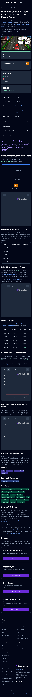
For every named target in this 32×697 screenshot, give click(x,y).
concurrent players (18, 24)
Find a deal (15, 559)
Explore (4, 684)
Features (5, 122)
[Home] (1, 7)
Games (6, 7)
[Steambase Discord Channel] (17, 681)
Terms (10, 693)
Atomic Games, (19, 110)
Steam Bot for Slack (8, 675)
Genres (4, 646)
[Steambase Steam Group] (19, 681)
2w (4, 195)
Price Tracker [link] (26, 141)
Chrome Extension (7, 669)
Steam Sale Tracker (22, 646)
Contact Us (26, 693)
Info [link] (5, 147)
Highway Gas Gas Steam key (9, 274)
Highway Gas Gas (15, 7)
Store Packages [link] (24, 144)
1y (12, 195)
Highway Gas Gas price (13, 279)
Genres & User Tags (9, 130)
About (20, 693)
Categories (5, 649)
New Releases (21, 632)
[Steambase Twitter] (22, 681)
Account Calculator (7, 681)
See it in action (15, 609)
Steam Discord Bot (7, 672)
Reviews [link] (17, 141)
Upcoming (20, 635)
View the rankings (15, 575)
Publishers (5, 658)
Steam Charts (6, 635)
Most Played (20, 626)
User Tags (5, 652)
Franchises (5, 661)
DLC (3, 626)
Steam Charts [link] (7, 141)
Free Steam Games (22, 654)
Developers (5, 655)
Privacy (5, 693)
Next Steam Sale (7, 678)
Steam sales (19, 324)
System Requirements (9, 135)
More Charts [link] (20, 147)
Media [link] (11, 147)
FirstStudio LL (18, 105)
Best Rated (20, 623)
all (15, 195)
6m (8, 286)
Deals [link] (14, 144)
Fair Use (15, 693)
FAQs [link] (5, 150)
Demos (4, 629)
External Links (7, 126)
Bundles (4, 632)
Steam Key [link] (6, 144)
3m (8, 195)
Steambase (19, 669)
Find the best (15, 591)
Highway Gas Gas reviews (9, 365)
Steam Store (16, 530)
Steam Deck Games (22, 638)
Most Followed (21, 629)
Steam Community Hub (13, 533)
